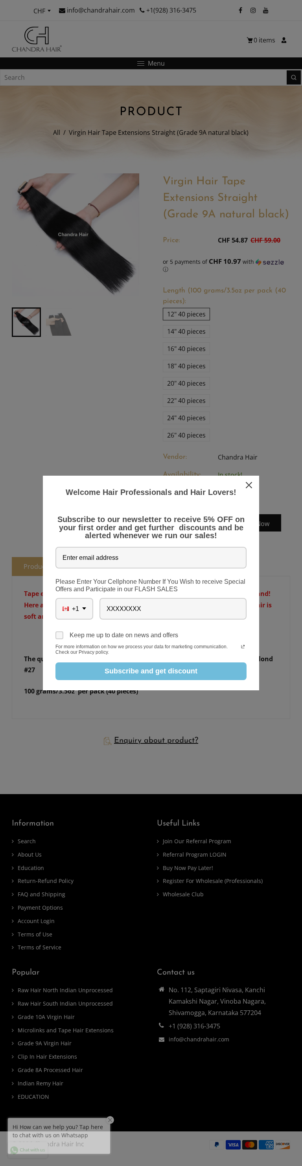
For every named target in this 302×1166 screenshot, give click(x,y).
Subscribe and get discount (151, 671)
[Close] (249, 485)
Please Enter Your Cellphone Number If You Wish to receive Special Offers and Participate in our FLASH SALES (150, 585)
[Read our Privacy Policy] (243, 647)
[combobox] (74, 609)
